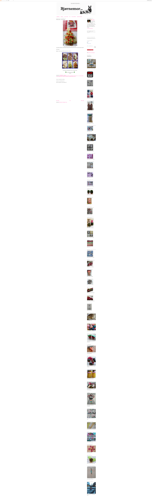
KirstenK (61, 75)
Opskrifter (62, 16)
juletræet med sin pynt (72, 76)
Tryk (69, 16)
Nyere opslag (57, 100)
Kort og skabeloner (74, 16)
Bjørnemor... (76, 3)
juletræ (66, 76)
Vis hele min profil (90, 28)
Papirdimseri (58, 16)
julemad (63, 76)
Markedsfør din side (89, 43)
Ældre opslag (82, 100)
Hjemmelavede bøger (79, 16)
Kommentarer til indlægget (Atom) (63, 102)
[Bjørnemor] (87, 42)
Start (70, 100)
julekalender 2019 (59, 76)
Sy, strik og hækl (66, 16)
